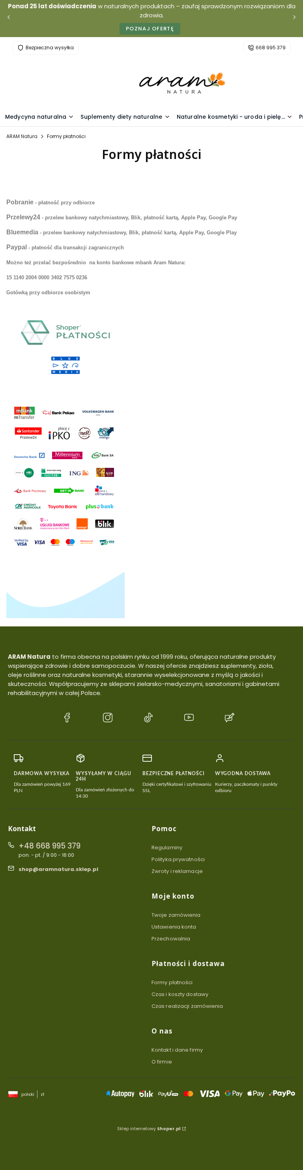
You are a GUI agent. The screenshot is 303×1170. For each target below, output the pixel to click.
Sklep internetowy (149, 1128)
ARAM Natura (21, 136)
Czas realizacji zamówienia (187, 1006)
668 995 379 (271, 47)
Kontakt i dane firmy (177, 1050)
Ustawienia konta (174, 927)
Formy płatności (172, 982)
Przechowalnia (171, 938)
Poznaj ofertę (150, 28)
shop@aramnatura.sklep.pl (58, 869)
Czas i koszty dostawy (180, 994)
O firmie (162, 1061)
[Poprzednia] (9, 18)
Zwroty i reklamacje (177, 871)
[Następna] (294, 18)
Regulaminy (167, 847)
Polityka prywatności (178, 859)
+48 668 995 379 (49, 846)
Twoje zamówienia (176, 915)
